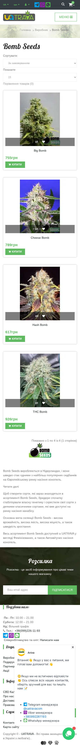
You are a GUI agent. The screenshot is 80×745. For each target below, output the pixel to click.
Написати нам (49, 640)
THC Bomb (40, 411)
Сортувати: (10, 55)
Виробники (10, 657)
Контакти (9, 722)
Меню (64, 17)
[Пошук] (63, 5)
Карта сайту (11, 727)
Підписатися (62, 590)
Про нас (8, 696)
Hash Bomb (40, 324)
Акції (6, 670)
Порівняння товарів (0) (18, 83)
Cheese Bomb (40, 237)
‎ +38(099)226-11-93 (27, 630)
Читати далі (11, 486)
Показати (9, 69)
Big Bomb (40, 150)
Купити (17, 164)
